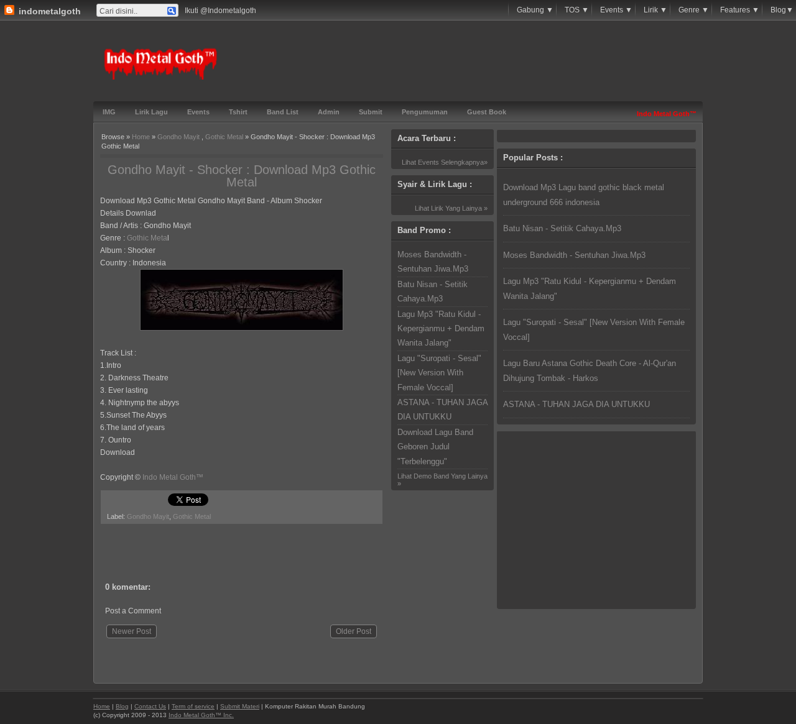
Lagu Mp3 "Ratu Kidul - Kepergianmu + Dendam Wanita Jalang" (440, 328)
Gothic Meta (147, 238)
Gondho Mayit (178, 136)
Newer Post (131, 631)
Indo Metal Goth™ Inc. (201, 715)
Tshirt (238, 112)
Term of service (193, 706)
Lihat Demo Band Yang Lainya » (442, 479)
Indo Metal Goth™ (172, 477)
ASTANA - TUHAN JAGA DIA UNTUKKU (576, 404)
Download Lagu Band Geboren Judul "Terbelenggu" (435, 447)
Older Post (353, 631)
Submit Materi (239, 706)
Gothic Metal (224, 136)
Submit (370, 112)
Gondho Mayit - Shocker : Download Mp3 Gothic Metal (242, 175)
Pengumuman (425, 112)
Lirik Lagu (151, 112)
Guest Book (486, 112)
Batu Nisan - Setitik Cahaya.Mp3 (562, 228)
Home (141, 136)
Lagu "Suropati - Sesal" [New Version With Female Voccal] (439, 373)
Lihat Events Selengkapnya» (445, 162)
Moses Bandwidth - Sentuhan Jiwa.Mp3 (574, 255)
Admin (329, 112)
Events (198, 112)
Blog (122, 706)
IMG (109, 112)
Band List (282, 112)
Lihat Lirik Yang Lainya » (451, 208)
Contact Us (150, 706)
